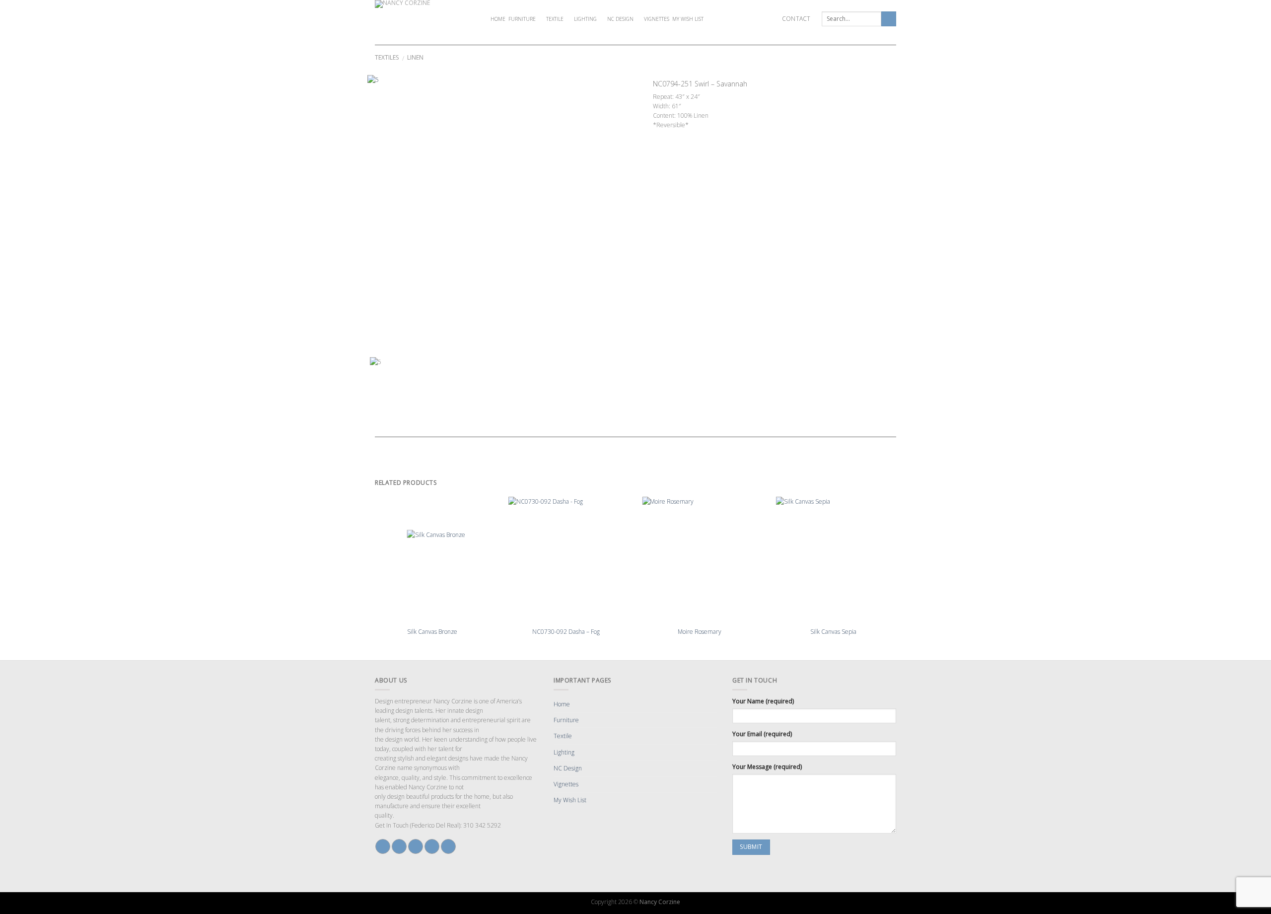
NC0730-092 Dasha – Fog (566, 632)
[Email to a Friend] (675, 135)
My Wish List (688, 18)
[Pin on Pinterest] (684, 135)
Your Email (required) (762, 734)
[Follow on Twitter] (415, 846)
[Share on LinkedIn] (702, 135)
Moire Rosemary (699, 632)
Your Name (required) (763, 701)
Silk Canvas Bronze (432, 632)
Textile (555, 18)
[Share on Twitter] (666, 135)
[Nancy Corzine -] (424, 19)
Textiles (387, 57)
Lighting (585, 18)
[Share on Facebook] (657, 135)
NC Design (620, 18)
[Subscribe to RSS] (448, 846)
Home (498, 18)
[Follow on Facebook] (382, 846)
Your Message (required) (767, 766)
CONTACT (796, 18)
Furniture (522, 18)
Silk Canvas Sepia (833, 632)
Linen (415, 57)
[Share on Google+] (693, 135)
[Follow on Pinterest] (431, 846)
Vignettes (656, 18)
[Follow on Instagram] (399, 846)
